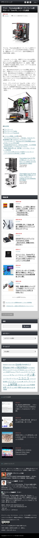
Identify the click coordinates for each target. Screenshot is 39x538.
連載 (28, 387)
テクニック (22, 375)
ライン (5, 385)
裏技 (20, 387)
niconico (22, 367)
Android (5, 364)
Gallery (13, 364)
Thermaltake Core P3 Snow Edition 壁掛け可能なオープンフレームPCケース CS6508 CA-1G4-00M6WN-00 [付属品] (27, 177)
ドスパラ (8, 379)
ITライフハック (8, 129)
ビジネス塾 (20, 381)
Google (19, 364)
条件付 (14, 525)
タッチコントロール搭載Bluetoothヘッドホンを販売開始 (19, 302)
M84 (15, 367)
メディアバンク (29, 381)
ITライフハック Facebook (11, 133)
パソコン (6, 15)
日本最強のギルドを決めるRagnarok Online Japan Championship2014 (23, 452)
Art (8, 364)
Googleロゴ (26, 364)
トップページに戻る (7, 314)
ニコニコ (23, 378)
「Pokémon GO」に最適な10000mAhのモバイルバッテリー (20, 306)
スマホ (22, 372)
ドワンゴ (15, 378)
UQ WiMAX (32, 367)
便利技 (19, 385)
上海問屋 (12, 384)
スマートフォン (29, 372)
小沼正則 (28, 385)
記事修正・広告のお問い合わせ (8, 530)
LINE (12, 367)
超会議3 (24, 387)
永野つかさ (7, 387)
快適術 (32, 385)
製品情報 (6, 126)
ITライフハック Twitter (10, 131)
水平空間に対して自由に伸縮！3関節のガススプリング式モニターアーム (25, 226)
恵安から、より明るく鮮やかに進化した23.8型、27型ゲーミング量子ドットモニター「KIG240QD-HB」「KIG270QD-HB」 (25, 211)
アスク (17, 372)
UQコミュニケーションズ (11, 370)
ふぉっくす (28, 370)
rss (25, 2)
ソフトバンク (6, 375)
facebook (30, 2)
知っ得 (13, 387)
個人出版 (23, 385)
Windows (22, 370)
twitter (28, 2)
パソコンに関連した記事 (11, 136)
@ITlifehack (15, 510)
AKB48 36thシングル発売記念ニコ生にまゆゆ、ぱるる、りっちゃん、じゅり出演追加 (26, 437)
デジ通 (31, 374)
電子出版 (31, 387)
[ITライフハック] (9, 2)
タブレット (13, 375)
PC (28, 367)
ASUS (10, 364)
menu (35, 2)
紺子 (16, 387)
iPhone (6, 367)
